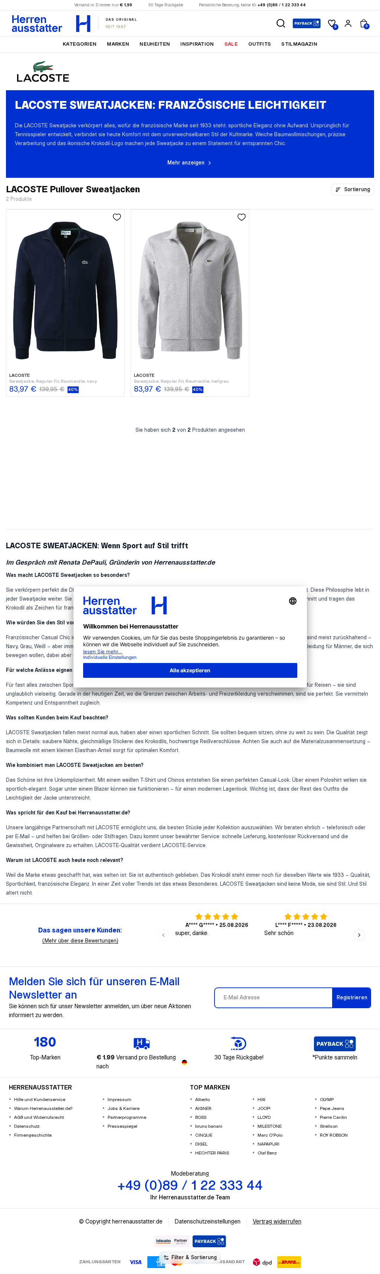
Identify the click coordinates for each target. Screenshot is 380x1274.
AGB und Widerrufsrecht (39, 1117)
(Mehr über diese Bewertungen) (80, 941)
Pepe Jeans (332, 1109)
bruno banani (208, 1126)
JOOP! (264, 1109)
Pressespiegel (122, 1126)
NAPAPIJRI (268, 1144)
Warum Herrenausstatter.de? (43, 1109)
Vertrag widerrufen (277, 1222)
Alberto (202, 1100)
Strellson (329, 1126)
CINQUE (203, 1135)
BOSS (200, 1117)
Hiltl (261, 1100)
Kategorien (79, 44)
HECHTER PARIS (212, 1153)
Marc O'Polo (270, 1135)
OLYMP (327, 1100)
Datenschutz (27, 1126)
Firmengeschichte (33, 1135)
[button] (281, 23)
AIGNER (203, 1109)
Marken (118, 44)
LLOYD (264, 1117)
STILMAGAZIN (299, 44)
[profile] (348, 23)
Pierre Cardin (333, 1117)
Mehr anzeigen (185, 163)
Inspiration (197, 44)
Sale (231, 44)
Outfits (259, 44)
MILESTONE (270, 1126)
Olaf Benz (267, 1153)
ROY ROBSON (334, 1135)
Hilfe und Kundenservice (39, 1100)
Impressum (119, 1100)
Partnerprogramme (127, 1117)
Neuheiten (155, 44)
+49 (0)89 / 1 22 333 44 (282, 5)
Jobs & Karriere (124, 1109)
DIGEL (201, 1144)
